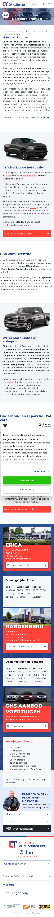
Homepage (9, 31)
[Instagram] (21, 852)
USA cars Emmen (12, 34)
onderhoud (8, 382)
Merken (21, 31)
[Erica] (27, 535)
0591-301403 (16, 556)
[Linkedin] (31, 852)
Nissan (33, 207)
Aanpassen (25, 489)
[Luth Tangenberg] (14, 4)
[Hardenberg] (27, 617)
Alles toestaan (27, 480)
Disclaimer (37, 913)
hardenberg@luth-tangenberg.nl (22, 640)
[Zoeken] (44, 4)
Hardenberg (29, 175)
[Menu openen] (49, 4)
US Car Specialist (36, 31)
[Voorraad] (27, 696)
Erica (7, 175)
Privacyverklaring (20, 913)
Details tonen (39, 471)
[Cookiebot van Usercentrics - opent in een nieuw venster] (39, 425)
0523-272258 (16, 637)
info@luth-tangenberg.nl (18, 558)
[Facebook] (26, 852)
